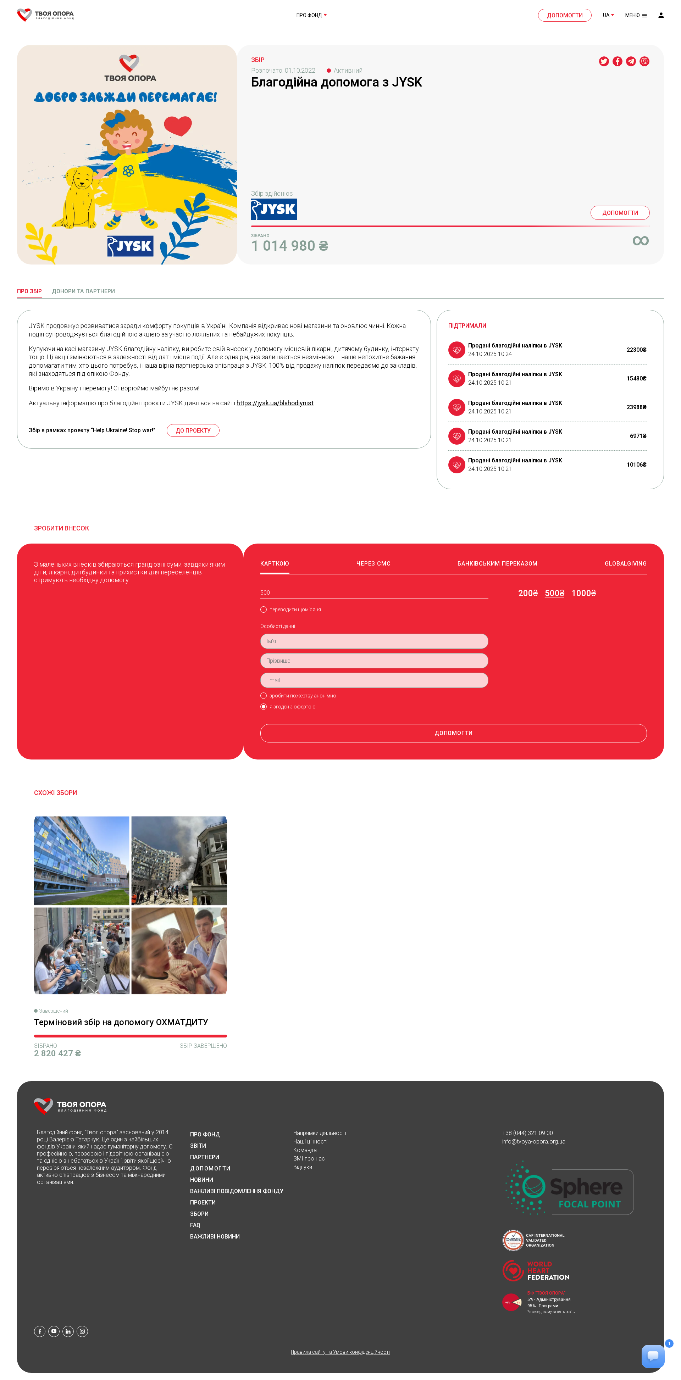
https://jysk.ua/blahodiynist (275, 403)
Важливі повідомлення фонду (236, 1191)
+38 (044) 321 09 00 (527, 1133)
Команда (305, 1150)
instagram (82, 1331)
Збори (199, 1214)
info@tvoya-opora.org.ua (533, 1141)
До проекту (193, 430)
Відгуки (302, 1167)
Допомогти (565, 15)
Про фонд (309, 15)
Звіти (198, 1146)
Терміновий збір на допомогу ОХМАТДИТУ (121, 1022)
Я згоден (293, 707)
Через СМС (373, 564)
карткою (274, 564)
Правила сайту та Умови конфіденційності (340, 1352)
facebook (39, 1331)
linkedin (68, 1331)
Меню (632, 15)
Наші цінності (310, 1141)
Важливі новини (215, 1237)
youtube (54, 1331)
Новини (201, 1180)
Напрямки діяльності (319, 1133)
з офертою (303, 707)
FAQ (195, 1225)
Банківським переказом (498, 564)
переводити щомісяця (295, 609)
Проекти (203, 1203)
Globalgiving (626, 564)
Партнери (204, 1157)
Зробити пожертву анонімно (303, 696)
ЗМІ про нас (309, 1158)
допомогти (453, 733)
